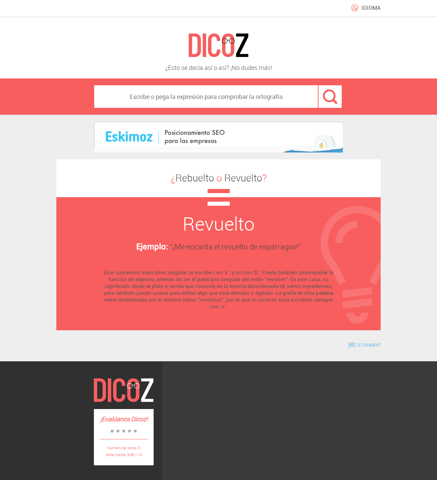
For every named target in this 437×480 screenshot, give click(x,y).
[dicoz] (218, 45)
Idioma (371, 8)
